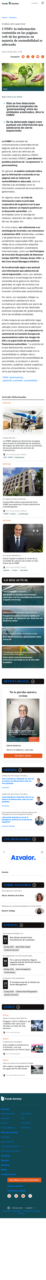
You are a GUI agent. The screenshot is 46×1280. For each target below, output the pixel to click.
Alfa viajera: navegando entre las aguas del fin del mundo (16, 1067)
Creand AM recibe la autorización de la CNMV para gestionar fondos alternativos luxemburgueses (21, 504)
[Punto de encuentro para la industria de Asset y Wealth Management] (10, 3)
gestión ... (7, 570)
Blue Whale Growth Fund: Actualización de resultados (22, 938)
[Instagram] (16, 1196)
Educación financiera (10, 1151)
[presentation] (4, 852)
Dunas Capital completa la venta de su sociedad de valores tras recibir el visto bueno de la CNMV (20, 560)
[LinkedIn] (23, 56)
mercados (24, 570)
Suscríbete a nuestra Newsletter (24, 1180)
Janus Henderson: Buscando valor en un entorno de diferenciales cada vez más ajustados (18, 799)
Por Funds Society (13, 1032)
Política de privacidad (31, 1211)
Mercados (5, 1118)
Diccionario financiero (10, 1146)
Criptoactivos (19, 457)
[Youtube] (23, 1196)
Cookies (21, 1213)
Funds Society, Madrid (14, 97)
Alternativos (26, 1114)
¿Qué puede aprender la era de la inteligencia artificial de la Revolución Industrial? (17, 819)
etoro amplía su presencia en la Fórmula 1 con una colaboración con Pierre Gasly (16, 1047)
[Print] (37, 56)
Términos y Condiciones (12, 1211)
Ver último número (23, 756)
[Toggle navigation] (42, 3)
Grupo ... (15, 570)
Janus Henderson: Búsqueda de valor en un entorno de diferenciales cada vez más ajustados (18, 781)
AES (5, 457)
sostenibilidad (30, 380)
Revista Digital (16, 681)
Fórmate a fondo (9, 1132)
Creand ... (13, 514)
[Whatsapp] (42, 56)
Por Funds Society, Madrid (16, 454)
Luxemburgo (23, 514)
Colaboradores (17, 839)
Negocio (4, 1123)
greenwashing (16, 377)
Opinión (10, 770)
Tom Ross (5, 788)
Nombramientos (8, 1114)
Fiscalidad (5, 1137)
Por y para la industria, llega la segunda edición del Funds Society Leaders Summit (25, 962)
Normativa (25, 1127)
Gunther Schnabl (8, 826)
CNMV (5, 377)
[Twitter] (32, 56)
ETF (23, 1118)
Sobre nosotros (17, 885)
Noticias (5, 1109)
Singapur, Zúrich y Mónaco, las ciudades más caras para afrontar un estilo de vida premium (16, 1024)
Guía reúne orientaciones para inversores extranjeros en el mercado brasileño (21, 660)
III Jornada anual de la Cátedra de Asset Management (25, 983)
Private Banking (8, 1127)
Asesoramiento (7, 1141)
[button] (21, 1208)
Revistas (5, 1156)
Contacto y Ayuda (16, 1190)
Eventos (11, 925)
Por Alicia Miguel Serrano (15, 1075)
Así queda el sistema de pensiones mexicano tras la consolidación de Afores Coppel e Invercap (23, 597)
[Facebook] (27, 56)
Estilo (9, 1007)
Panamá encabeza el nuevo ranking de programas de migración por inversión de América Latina (23, 618)
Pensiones (25, 1123)
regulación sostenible (12, 380)
